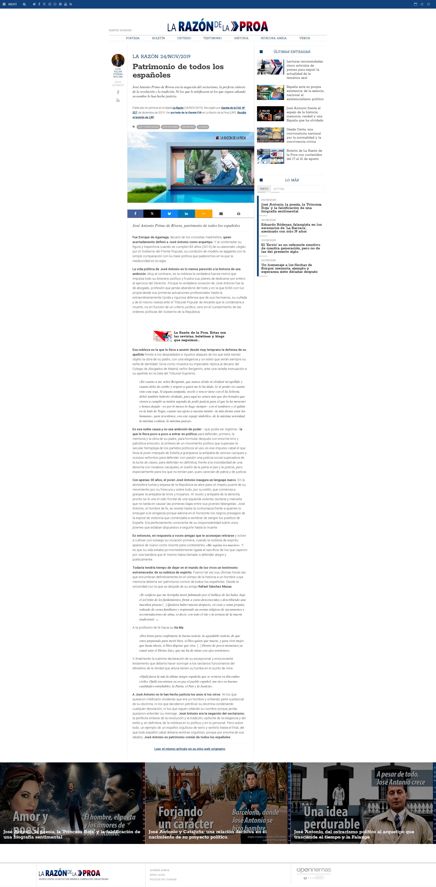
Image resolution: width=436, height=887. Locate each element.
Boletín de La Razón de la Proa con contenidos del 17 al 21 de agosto (304, 155)
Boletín (158, 38)
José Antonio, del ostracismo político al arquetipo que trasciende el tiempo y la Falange (354, 834)
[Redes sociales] (422, 4)
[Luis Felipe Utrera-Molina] (118, 60)
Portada (133, 38)
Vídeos (304, 38)
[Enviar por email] (221, 214)
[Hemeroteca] (415, 4)
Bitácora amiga (274, 38)
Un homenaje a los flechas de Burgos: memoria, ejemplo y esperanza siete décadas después (289, 268)
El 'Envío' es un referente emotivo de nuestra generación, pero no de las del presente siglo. (290, 248)
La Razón (202, 127)
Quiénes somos (159, 870)
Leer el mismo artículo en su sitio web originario (189, 749)
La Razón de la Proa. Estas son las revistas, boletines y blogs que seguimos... (200, 336)
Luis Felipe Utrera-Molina (118, 73)
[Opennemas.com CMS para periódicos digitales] (314, 873)
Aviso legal (157, 875)
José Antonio (188, 127)
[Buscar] (24, 4)
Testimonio (212, 38)
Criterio (184, 38)
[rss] (118, 100)
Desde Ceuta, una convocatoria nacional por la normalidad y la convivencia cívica (304, 135)
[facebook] (118, 92)
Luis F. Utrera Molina (148, 127)
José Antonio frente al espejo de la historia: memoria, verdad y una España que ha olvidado (305, 114)
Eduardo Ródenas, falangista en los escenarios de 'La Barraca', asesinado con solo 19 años (291, 228)
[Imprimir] (238, 214)
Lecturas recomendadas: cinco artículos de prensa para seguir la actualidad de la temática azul (305, 70)
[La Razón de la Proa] (218, 24)
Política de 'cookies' (163, 879)
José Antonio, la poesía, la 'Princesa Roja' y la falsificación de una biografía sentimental (291, 208)
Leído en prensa (170, 127)
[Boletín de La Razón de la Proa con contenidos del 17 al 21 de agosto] (270, 156)
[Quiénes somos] (428, 4)
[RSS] (71, 4)
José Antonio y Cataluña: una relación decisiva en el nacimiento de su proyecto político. (208, 834)
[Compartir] (135, 214)
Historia (241, 38)
